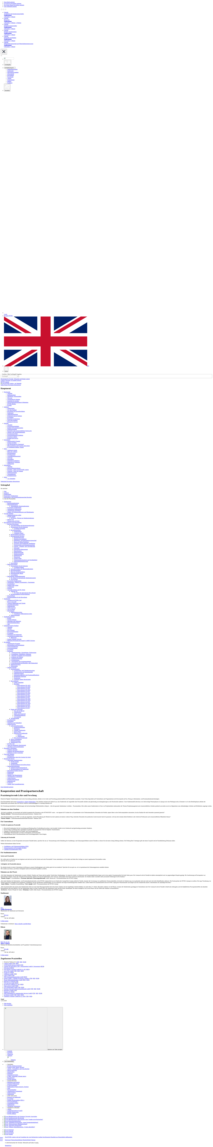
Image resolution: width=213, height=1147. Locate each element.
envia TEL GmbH (9, 971)
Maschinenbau (18, 551)
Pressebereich (10, 1077)
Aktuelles (9, 393)
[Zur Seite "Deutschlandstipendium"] (12, 1121)
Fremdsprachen (11, 454)
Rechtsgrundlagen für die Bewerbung (17, 597)
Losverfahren (14, 563)
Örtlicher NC (14, 591)
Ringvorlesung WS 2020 (23, 699)
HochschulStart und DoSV (18, 534)
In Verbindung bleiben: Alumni (15, 447)
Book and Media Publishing (21, 542)
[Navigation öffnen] (1, 55)
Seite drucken (7, 1003)
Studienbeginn (11, 606)
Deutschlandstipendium (13, 622)
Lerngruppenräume (12, 648)
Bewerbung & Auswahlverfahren (16, 411)
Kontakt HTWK (8, 315)
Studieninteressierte (12, 69)
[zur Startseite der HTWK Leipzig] (11, 383)
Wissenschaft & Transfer (13, 441)
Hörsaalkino (10, 459)
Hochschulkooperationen (13, 468)
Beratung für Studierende (14, 1097)
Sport (8, 1088)
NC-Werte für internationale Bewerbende (25, 593)
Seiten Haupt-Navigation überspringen (11, 385)
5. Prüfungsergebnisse (16, 658)
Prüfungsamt (10, 772)
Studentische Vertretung (13, 462)
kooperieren (7, 439)
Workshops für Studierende (14, 634)
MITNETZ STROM (9, 981)
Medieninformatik (18, 552)
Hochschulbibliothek (12, 631)
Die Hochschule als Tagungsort (15, 444)
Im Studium (10, 417)
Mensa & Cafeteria (12, 451)
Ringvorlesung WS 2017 (23, 706)
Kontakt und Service (12, 438)
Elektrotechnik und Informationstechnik (24, 545)
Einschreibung (11, 595)
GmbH (8, 990)
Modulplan (17, 729)
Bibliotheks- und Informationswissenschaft (25, 540)
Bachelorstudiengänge (13, 503)
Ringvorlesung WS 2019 (23, 700)
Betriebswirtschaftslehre (20, 539)
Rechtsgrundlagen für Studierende (20, 769)
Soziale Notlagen (11, 619)
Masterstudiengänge (12, 504)
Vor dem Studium (12, 410)
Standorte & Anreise (12, 1075)
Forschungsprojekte (12, 434)
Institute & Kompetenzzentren (15, 428)
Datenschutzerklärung (17, 1140)
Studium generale (11, 667)
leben (5, 448)
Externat (9, 588)
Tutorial (19, 734)
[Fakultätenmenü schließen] (4, 52)
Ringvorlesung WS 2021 (23, 696)
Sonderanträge (18, 531)
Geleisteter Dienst (18, 533)
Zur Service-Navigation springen (12, 3)
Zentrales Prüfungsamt (13, 1083)
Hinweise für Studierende (20, 733)
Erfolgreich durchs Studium (14, 416)
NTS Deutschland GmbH (10, 987)
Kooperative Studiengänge (14, 507)
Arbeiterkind (14, 763)
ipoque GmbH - (16, 978)
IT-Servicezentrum (12, 1085)
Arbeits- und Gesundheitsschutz (15, 784)
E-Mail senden (4, 921)
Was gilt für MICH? (19, 711)
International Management (21, 549)
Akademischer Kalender (13, 643)
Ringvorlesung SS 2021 (23, 697)
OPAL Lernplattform (16, 739)
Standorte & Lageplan (13, 401)
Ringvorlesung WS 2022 (23, 693)
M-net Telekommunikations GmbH (13, 980)
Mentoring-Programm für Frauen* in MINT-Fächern (21, 640)
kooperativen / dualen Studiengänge (26, 801)
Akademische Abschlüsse (14, 510)
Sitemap (33, 1140)
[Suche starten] (18, 376)
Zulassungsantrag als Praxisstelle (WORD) (15, 848)
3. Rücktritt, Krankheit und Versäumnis (21, 655)
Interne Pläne (17, 732)
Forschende (10, 77)
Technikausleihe (15, 718)
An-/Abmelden (11, 478)
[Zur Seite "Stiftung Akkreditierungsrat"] (19, 1127)
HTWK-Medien (11, 404)
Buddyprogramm (15, 615)
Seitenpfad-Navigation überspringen (10, 481)
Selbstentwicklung (19, 673)
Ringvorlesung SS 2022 (23, 694)
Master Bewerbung (12, 564)
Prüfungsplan (14, 666)
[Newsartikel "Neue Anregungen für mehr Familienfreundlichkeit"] (23, 1119)
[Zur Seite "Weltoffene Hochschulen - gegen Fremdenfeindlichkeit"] (21, 1122)
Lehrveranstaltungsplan (17, 726)
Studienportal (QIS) (16, 742)
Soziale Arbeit (17, 558)
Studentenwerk (11, 781)
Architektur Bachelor (19, 528)
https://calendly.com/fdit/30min (23, 923)
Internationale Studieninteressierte (16, 576)
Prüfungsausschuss (16, 664)
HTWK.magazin (11, 1079)
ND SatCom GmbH (9, 983)
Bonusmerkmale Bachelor (17, 536)
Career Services (11, 778)
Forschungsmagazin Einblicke (15, 435)
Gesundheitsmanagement (13, 456)
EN (88, 366)
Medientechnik (18, 555)
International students (12, 72)
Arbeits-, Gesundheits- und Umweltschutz (18, 1069)
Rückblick (16, 684)
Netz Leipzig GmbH (9, 986)
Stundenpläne (10, 1072)
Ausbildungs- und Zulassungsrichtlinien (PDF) (16, 846)
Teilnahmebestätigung (19, 715)
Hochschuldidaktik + (12, 1101)
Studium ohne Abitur (12, 585)
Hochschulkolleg (11, 1089)
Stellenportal (10, 463)
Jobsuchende (10, 74)
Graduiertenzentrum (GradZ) (14, 1110)
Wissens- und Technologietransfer (16, 432)
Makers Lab (10, 519)
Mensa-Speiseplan (12, 1070)
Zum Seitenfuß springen (10, 6)
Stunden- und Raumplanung (14, 775)
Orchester (9, 457)
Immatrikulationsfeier (12, 604)
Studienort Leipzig (12, 450)
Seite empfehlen (8, 1005)
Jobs (8, 624)
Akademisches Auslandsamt (14, 776)
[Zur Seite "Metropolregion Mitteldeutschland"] (15, 1124)
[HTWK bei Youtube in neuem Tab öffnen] (8, 1134)
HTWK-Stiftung (11, 1113)
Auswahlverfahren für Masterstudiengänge (22, 569)
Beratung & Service (12, 422)
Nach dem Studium (12, 420)
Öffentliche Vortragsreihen (14, 396)
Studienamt (10, 773)
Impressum (8, 1140)
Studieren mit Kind (12, 749)
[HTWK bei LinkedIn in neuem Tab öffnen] (8, 1131)
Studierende (10, 71)
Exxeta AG (7, 972)
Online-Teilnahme (18, 682)
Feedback (9, 83)
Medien (9, 81)
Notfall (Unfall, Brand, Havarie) (15, 1067)
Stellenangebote (11, 395)
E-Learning (10, 633)
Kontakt (9, 405)
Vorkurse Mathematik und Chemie (16, 603)
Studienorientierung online (14, 515)
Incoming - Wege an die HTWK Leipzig (18, 469)
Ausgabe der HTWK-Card (14, 600)
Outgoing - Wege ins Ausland (15, 471)
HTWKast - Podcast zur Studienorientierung (22, 518)
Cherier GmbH (8, 963)
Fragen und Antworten (17, 709)
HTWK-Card (10, 743)
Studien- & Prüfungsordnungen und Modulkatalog (20, 512)
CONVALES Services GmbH (12, 965)
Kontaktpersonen (11, 475)
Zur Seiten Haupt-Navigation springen (14, 5)
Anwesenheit (17, 717)
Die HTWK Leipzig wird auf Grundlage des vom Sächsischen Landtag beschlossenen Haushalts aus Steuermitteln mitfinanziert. (38, 1137)
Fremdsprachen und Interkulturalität (23, 672)
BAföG (9, 618)
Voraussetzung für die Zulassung (19, 527)
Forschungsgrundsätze (13, 426)
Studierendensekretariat (13, 766)
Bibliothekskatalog (15, 740)
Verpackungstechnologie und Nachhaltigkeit (25, 560)
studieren (6, 407)
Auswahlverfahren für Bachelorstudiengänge (22, 525)
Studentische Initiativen (13, 460)
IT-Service (10, 782)
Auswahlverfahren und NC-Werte (16, 590)
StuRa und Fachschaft (20, 714)
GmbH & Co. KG (12, 984)
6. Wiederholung (15, 660)
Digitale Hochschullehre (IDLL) (15, 1100)
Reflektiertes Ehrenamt (20, 676)
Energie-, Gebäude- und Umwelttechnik (24, 546)
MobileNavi (8, 1145)
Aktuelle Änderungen (19, 730)
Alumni (9, 78)
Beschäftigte (10, 75)
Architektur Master (19, 567)
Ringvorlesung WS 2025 (23, 685)
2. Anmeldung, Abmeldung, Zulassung (21, 654)
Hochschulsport (11, 453)
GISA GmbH (7, 975)
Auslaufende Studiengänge (14, 509)
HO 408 (6, 949)
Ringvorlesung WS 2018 (23, 703)
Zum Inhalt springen (9, 2)
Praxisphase (10, 721)
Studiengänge (10, 408)
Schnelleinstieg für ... (10, 67)
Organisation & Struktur (13, 399)
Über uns (9, 398)
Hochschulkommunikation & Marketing (17, 402)
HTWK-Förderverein (13, 1112)
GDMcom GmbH (8, 974)
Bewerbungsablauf (16, 530)
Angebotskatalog (15, 669)
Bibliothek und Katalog (13, 1082)
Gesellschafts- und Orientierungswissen (24, 670)
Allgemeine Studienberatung (14, 760)
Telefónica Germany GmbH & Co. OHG (15, 996)
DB (7, 968)
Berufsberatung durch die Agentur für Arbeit (19, 757)
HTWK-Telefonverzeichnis (14, 1066)
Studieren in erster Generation (15, 752)
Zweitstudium (11, 584)
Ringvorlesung (14, 681)
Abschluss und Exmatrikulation (15, 746)
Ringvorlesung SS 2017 (23, 708)
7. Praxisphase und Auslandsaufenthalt (21, 661)
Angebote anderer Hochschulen (22, 679)
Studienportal (10, 1104)
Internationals (10, 610)
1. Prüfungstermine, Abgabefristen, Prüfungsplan (23, 652)
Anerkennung (17, 712)
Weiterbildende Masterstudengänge (20, 506)
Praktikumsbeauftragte (13, 779)
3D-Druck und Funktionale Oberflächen (24, 543)
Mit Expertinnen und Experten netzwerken (18, 445)
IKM (24, 962)
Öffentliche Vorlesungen (13, 1106)
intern (5, 477)
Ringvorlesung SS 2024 (23, 688)
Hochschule (7, 392)
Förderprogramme (12, 429)
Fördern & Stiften (12, 442)
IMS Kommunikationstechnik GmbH (14, 977)
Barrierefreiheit (27, 1140)
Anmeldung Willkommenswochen (23, 613)
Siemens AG (7, 992)
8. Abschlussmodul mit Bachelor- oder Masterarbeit (24, 663)
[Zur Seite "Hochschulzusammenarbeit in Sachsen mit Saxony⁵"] (13, 1125)
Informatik (16, 548)
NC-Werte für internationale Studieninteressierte (23, 578)
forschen (6, 423)
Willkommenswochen (16, 612)
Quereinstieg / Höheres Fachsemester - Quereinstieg (21, 582)
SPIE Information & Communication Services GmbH (18, 993)
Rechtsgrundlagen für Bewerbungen (20, 594)
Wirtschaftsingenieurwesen (21, 561)
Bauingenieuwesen (19, 537)
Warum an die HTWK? (13, 521)
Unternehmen (10, 80)
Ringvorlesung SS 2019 (23, 702)
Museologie (17, 557)
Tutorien (9, 628)
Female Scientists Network (14, 639)
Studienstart (10, 413)
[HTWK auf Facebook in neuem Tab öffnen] (9, 1132)
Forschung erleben (12, 436)
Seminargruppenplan (19, 727)
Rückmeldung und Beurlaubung (15, 645)
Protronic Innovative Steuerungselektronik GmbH (17, 989)
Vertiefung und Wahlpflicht (14, 723)
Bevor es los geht (11, 601)
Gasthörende (10, 587)
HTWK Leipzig (5, 382)
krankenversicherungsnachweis (19, 767)
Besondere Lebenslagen (13, 419)
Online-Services (11, 724)
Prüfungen (10, 651)
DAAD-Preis (14, 579)
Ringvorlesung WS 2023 (23, 690)
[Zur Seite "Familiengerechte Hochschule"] (14, 1118)
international (7, 465)
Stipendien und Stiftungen (14, 621)
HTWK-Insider (11, 516)
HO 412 (6, 915)
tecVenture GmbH (9, 995)
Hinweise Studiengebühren (18, 572)
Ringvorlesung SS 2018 (23, 705)
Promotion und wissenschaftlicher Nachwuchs (19, 431)
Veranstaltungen (11, 474)
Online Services (11, 607)
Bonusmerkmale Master (17, 573)
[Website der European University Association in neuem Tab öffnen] (20, 1116)
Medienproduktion (19, 554)
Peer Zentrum (10, 630)
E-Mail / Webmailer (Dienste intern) (16, 1076)
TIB (18, 962)
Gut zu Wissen (11, 609)
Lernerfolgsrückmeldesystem (14, 636)
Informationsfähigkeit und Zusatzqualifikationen (26, 675)
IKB (21, 962)
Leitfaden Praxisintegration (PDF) (13, 849)
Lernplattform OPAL (12, 1103)
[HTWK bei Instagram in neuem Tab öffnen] (9, 1129)
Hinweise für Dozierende (20, 737)
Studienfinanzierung (12, 414)
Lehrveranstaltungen (12, 646)
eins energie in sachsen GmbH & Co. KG (15, 969)
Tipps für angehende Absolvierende (16, 745)
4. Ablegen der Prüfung (17, 657)
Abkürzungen (21, 736)
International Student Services (15, 770)
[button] (7, 63)
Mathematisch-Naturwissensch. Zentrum (18, 1086)
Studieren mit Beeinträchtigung (15, 751)
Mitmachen (14, 637)
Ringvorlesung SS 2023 (23, 691)
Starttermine (17, 678)
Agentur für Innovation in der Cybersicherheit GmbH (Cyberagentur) (22, 966)
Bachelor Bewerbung (13, 524)
